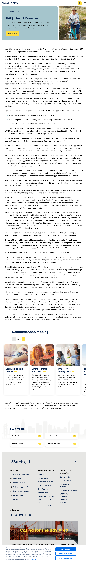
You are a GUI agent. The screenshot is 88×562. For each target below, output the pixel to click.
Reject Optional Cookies (65, 558)
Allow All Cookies (65, 549)
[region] (44, 553)
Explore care (12, 34)
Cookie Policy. (33, 559)
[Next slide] (23, 339)
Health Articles (14, 11)
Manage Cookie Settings (65, 553)
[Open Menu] (85, 3)
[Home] (10, 3)
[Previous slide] (14, 339)
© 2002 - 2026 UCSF (66, 539)
